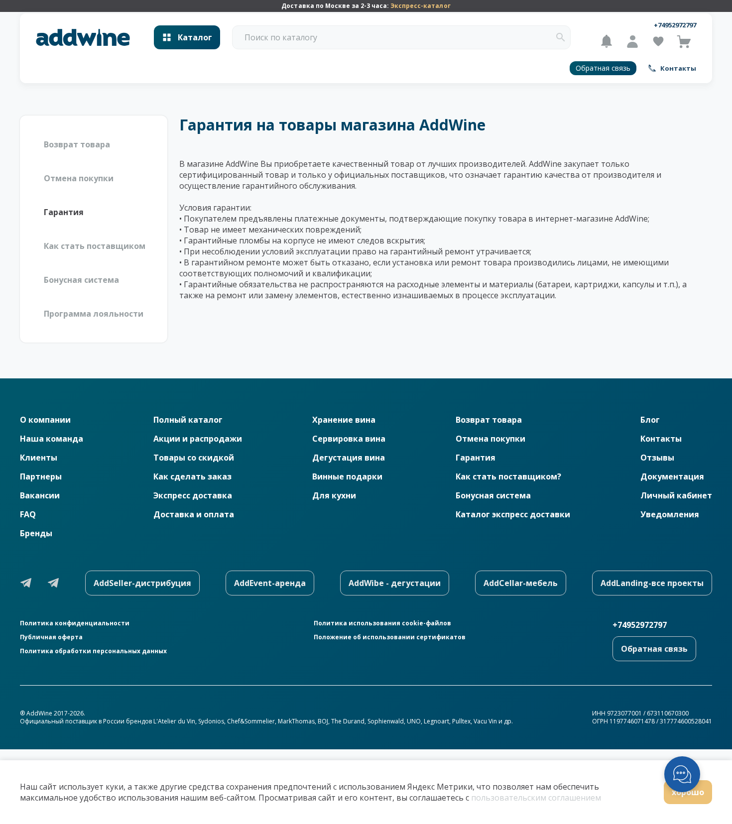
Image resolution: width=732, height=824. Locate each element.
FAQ (28, 514)
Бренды (36, 533)
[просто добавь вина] (83, 37)
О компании (45, 419)
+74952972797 (675, 24)
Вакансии (40, 495)
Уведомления (669, 514)
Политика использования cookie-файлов (382, 623)
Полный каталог (188, 419)
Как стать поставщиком (94, 245)
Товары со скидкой (193, 457)
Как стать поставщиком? (508, 476)
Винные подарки (347, 476)
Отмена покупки (79, 178)
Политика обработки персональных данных (93, 651)
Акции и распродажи (197, 438)
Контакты (661, 438)
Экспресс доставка (192, 495)
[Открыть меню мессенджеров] (682, 774)
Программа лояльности (93, 313)
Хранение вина (343, 419)
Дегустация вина (348, 457)
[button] (561, 37)
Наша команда (51, 438)
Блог (650, 419)
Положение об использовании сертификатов (390, 637)
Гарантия (64, 212)
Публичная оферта (51, 637)
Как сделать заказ (192, 476)
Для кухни (334, 495)
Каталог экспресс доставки (513, 514)
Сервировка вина (348, 438)
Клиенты (38, 457)
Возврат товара (77, 144)
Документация (672, 476)
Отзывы (657, 457)
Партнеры (41, 476)
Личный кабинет (676, 495)
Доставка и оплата (193, 514)
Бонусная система (81, 279)
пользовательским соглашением (536, 797)
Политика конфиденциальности (74, 623)
